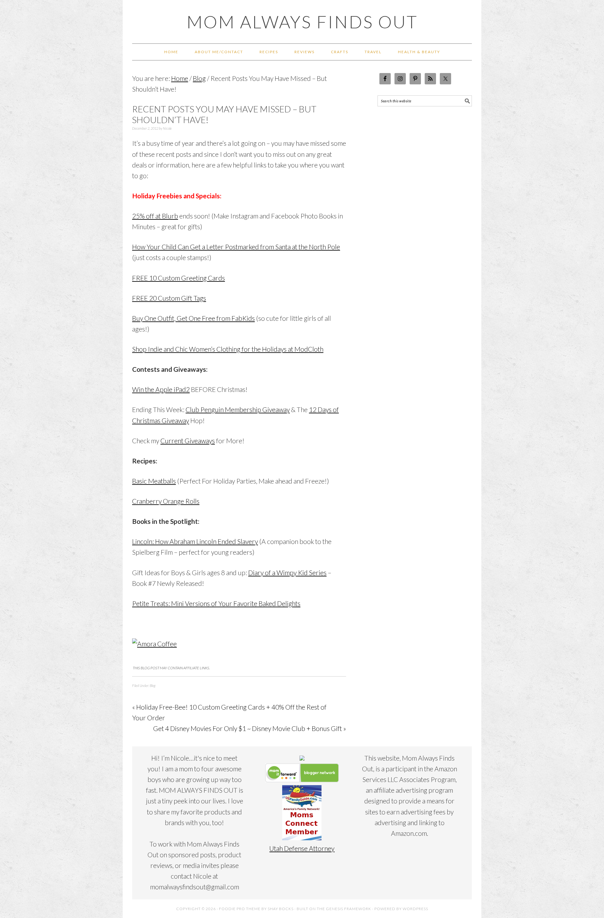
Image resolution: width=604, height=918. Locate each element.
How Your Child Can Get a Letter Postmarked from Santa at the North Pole (236, 247)
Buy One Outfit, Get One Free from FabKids (193, 318)
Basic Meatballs (154, 481)
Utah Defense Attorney (301, 848)
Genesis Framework (348, 908)
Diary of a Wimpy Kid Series (287, 572)
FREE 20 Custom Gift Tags (169, 298)
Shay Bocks (281, 908)
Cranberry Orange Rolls (165, 501)
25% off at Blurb (155, 216)
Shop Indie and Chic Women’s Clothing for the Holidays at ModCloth (227, 349)
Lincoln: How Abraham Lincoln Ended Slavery (195, 541)
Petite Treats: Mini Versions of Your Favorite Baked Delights (216, 603)
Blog (152, 685)
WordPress (415, 908)
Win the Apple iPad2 (161, 389)
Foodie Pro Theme (239, 908)
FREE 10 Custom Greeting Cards (178, 278)
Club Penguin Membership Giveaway (238, 409)
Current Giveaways (187, 441)
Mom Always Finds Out (302, 21)
